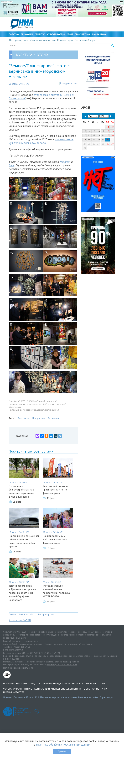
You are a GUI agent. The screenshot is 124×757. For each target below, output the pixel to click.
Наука (103, 34)
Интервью (36, 40)
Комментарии (65, 40)
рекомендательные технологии (61, 664)
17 (84, 139)
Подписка (19, 697)
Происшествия (82, 34)
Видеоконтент (69, 688)
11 (89, 135)
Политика (14, 34)
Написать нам (69, 697)
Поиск (29, 697)
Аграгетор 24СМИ (20, 620)
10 (84, 135)
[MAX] (37, 436)
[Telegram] (60, 436)
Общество (40, 34)
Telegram (64, 162)
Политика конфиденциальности (18, 667)
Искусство (38, 418)
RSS (37, 697)
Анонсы (55, 688)
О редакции (106, 697)
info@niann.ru (16, 649)
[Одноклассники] (46, 436)
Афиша (95, 34)
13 (98, 135)
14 (103, 135)
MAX (11, 165)
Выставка (23, 418)
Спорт (70, 34)
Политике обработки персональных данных (63, 744)
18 (89, 139)
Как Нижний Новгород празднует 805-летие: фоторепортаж (56, 489)
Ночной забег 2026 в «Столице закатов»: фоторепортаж (55, 539)
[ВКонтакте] (42, 436)
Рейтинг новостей (13, 692)
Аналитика (49, 40)
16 (112, 135)
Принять (62, 751)
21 (103, 139)
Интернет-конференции (36, 688)
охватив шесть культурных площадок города (41, 141)
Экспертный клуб (85, 40)
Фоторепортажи (18, 40)
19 (94, 139)
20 (98, 139)
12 (94, 135)
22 (108, 139)
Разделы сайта (27, 614)
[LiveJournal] (55, 436)
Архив (86, 108)
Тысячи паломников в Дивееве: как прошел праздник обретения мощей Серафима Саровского (22, 592)
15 (108, 135)
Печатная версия (49, 697)
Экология (53, 418)
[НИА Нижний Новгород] (21, 28)
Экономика (27, 34)
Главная (12, 614)
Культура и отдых (56, 34)
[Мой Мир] (51, 436)
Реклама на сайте (88, 697)
